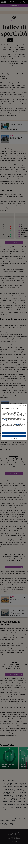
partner (17, 424)
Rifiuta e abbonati (22, 405)
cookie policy (4, 419)
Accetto (14, 436)
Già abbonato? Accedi (14, 438)
